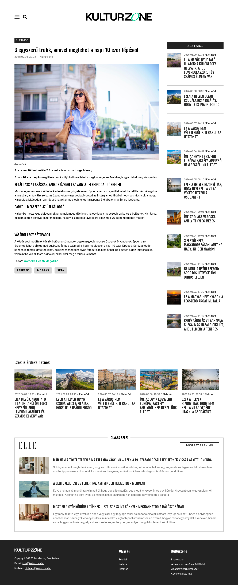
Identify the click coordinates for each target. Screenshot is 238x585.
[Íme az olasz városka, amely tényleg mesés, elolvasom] (174, 217)
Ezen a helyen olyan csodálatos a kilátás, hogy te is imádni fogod (201, 100)
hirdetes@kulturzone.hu (38, 568)
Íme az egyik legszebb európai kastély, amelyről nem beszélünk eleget (203, 160)
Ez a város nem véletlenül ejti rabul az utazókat (202, 132)
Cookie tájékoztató (181, 573)
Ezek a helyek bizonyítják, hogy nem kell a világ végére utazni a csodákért (203, 191)
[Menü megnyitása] (17, 17)
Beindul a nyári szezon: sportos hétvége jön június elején (201, 273)
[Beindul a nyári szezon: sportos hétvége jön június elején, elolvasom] (174, 269)
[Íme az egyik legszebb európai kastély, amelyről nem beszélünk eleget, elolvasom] (174, 157)
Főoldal (123, 559)
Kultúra (123, 564)
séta (60, 270)
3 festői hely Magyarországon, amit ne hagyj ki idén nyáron (203, 245)
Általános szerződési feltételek (188, 564)
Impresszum (178, 559)
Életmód (22, 40)
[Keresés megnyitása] (25, 17)
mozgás (43, 270)
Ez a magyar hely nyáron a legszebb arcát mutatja (203, 298)
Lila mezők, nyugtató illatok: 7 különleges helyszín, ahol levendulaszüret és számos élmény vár (200, 68)
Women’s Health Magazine (41, 261)
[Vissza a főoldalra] (119, 17)
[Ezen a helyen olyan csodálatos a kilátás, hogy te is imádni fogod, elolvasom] (174, 97)
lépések (23, 270)
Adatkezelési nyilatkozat (184, 569)
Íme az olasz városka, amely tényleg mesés (200, 218)
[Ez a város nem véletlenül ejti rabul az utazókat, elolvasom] (174, 129)
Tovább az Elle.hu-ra (199, 445)
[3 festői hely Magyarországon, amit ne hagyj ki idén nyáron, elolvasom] (174, 241)
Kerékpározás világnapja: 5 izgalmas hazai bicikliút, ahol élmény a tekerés (204, 325)
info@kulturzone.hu (33, 563)
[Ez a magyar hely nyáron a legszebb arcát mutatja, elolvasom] (174, 297)
